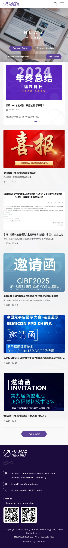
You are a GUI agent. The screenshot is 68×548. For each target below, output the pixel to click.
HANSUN (40, 541)
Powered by (29, 541)
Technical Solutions (45, 48)
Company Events (20, 48)
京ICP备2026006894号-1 (26, 537)
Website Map (47, 537)
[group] (34, 92)
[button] (32, 121)
